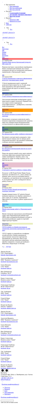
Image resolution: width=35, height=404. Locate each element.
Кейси (4, 54)
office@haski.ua (5, 379)
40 (7, 246)
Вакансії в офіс (14, 19)
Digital (4, 52)
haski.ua (9, 268)
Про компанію (14, 6)
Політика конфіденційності (10, 384)
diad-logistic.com (11, 255)
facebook (3, 261)
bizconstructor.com (12, 261)
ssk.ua (8, 288)
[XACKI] (2, 1)
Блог (7, 23)
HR (3, 50)
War (3, 57)
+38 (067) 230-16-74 (8, 32)
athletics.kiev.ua (11, 308)
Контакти (7, 394)
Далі (9, 246)
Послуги (7, 387)
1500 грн (8, 24)
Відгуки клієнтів (15, 9)
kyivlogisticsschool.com (14, 275)
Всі (3, 47)
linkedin (3, 255)
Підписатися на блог (7, 400)
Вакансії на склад (15, 21)
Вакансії (7, 389)
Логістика (5, 49)
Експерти (5, 55)
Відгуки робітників (16, 8)
